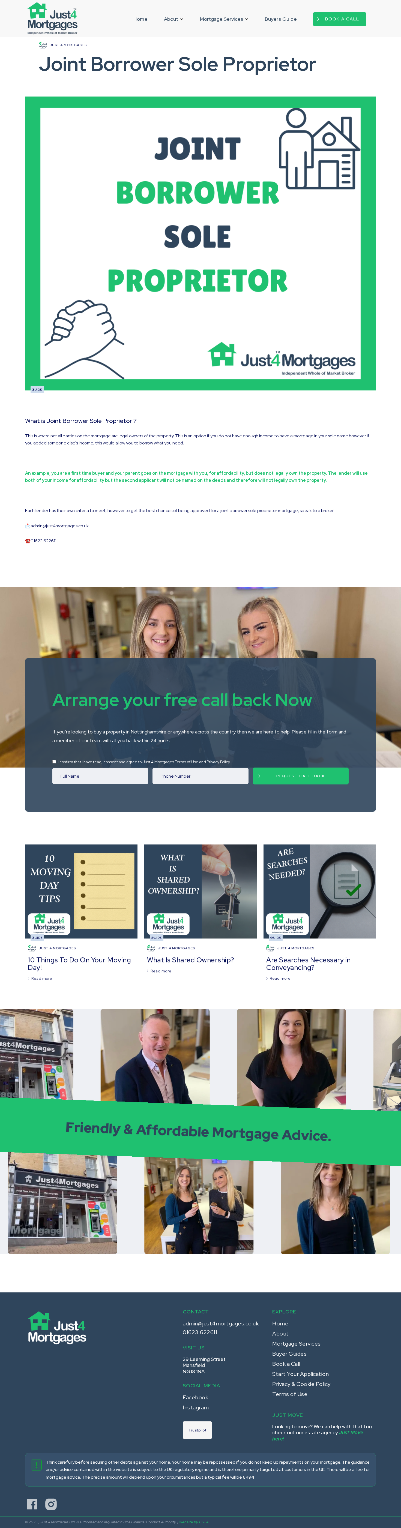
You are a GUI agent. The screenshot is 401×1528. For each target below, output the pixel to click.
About (280, 1333)
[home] (52, 18)
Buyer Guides (289, 1353)
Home (140, 19)
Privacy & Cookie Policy (301, 1384)
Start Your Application (300, 1373)
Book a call (342, 19)
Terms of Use (289, 1394)
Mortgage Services (296, 1343)
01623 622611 (200, 1332)
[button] (173, 19)
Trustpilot (197, 1430)
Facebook (195, 1397)
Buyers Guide (281, 19)
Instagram (196, 1407)
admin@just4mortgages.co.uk (221, 1323)
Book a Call (286, 1363)
